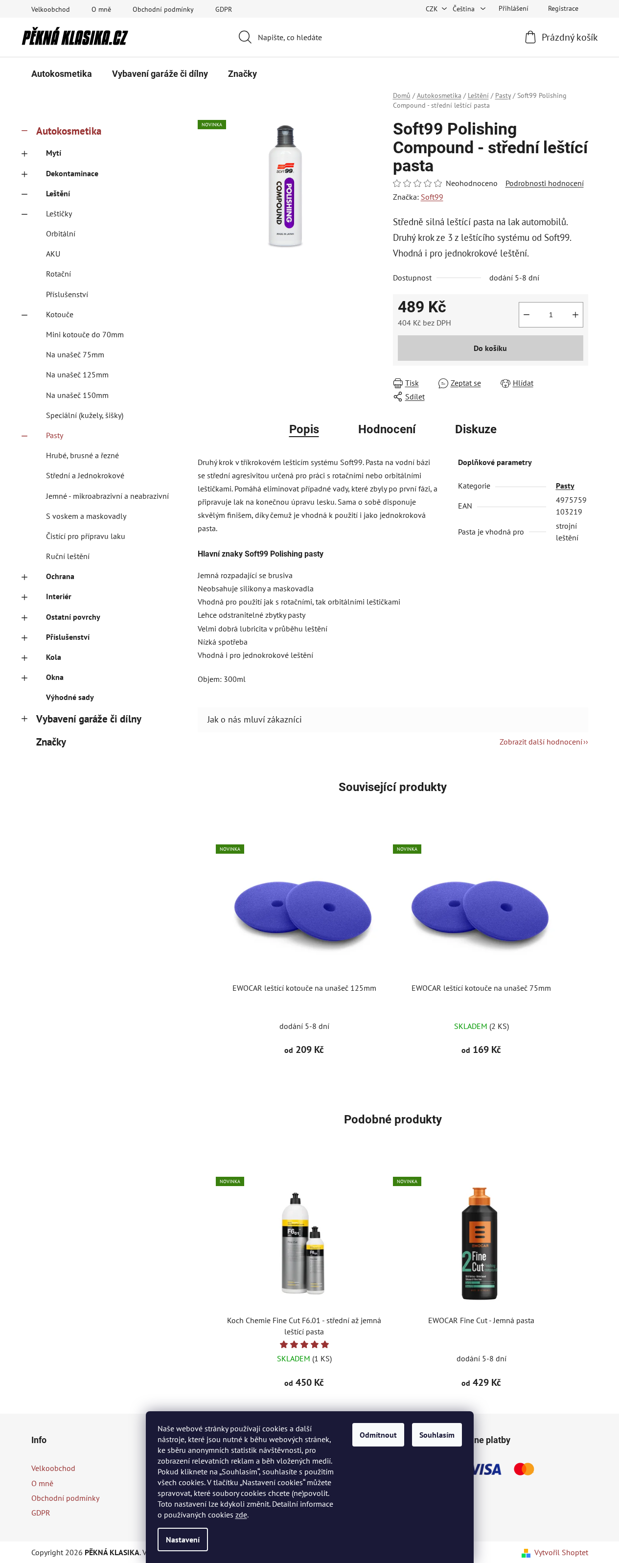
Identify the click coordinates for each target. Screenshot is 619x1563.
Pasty (54, 435)
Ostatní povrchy (73, 617)
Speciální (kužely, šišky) (84, 415)
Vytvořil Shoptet (561, 1552)
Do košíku (490, 348)
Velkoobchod (50, 9)
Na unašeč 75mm (75, 354)
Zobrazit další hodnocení (541, 742)
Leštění (58, 193)
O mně (101, 9)
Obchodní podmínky (163, 9)
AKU (53, 253)
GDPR (223, 9)
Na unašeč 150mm (77, 395)
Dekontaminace (72, 173)
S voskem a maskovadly (86, 516)
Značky (51, 741)
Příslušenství (67, 294)
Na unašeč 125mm (77, 374)
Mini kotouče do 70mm (85, 334)
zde (241, 1514)
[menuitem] (62, 74)
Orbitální (60, 233)
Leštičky (59, 213)
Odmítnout (378, 1435)
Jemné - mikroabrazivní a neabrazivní (107, 496)
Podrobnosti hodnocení (544, 183)
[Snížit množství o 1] (526, 315)
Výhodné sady (70, 697)
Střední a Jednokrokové (85, 475)
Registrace (563, 8)
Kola (53, 657)
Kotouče (59, 314)
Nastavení (183, 1539)
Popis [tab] (304, 429)
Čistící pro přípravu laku (85, 536)
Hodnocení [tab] (387, 429)
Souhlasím (437, 1435)
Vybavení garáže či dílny (88, 718)
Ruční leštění (68, 556)
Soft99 (432, 197)
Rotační (58, 274)
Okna (55, 677)
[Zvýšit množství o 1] (575, 315)
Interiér (58, 596)
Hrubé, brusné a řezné (82, 455)
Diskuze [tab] (476, 429)
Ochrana (60, 576)
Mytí (53, 153)
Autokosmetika (68, 131)
